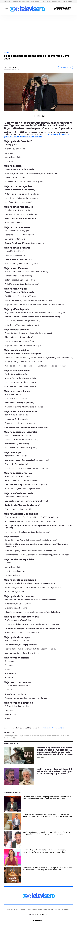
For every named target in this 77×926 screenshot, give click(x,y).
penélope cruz (64, 736)
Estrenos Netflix (15, 1)
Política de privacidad (20, 910)
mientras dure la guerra (38, 736)
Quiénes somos (59, 910)
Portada (6, 52)
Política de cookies (48, 910)
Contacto (66, 910)
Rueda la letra (26, 1)
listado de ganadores (11, 736)
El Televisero (11, 67)
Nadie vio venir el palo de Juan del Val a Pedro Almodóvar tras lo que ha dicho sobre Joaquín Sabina (54, 771)
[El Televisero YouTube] (43, 915)
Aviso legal (10, 910)
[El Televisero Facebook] (35, 915)
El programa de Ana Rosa (53, 1)
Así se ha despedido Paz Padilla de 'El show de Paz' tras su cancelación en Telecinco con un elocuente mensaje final (44, 851)
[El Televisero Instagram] (40, 915)
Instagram (59, 728)
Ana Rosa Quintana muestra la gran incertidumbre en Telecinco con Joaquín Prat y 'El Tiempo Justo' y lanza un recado (46, 833)
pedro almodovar (53, 736)
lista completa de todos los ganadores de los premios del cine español (36, 135)
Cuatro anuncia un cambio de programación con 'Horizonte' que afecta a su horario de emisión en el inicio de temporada (47, 798)
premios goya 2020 (10, 738)
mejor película (24, 736)
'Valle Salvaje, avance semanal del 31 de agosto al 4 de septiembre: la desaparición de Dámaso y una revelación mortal (48, 869)
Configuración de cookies (34, 910)
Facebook (47, 728)
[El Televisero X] (37, 915)
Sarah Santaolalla (67, 1)
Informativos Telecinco (37, 1)
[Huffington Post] (62, 8)
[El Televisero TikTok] (46, 915)
